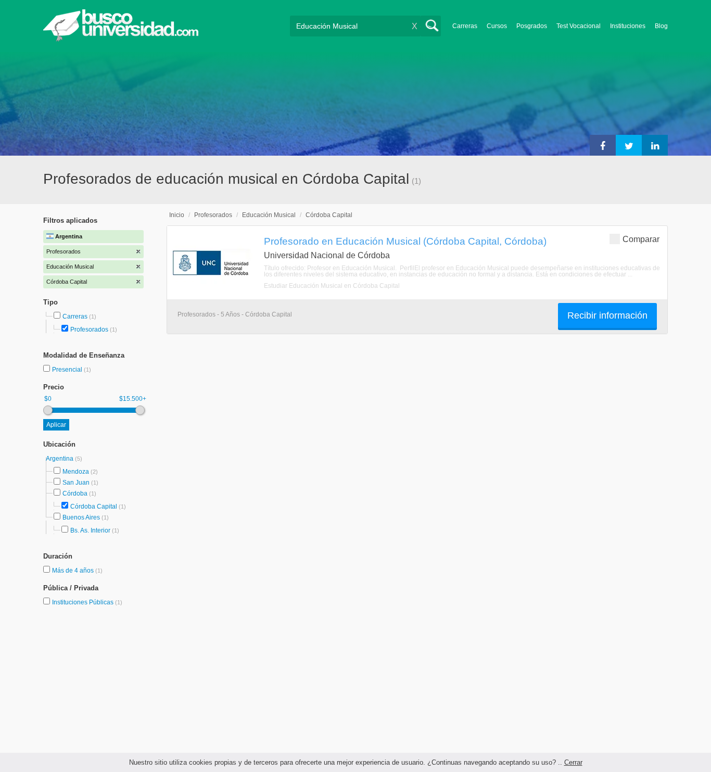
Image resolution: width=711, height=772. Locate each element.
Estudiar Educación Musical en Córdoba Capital (332, 285)
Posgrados (531, 26)
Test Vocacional (578, 26)
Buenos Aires (81, 517)
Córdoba (74, 493)
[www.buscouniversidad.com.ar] (120, 39)
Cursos (497, 26)
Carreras (464, 26)
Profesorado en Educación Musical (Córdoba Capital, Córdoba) (405, 241)
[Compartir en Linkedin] (655, 145)
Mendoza (75, 471)
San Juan (76, 482)
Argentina (60, 458)
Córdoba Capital (93, 506)
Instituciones (627, 26)
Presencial (68, 369)
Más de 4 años (73, 570)
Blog (661, 26)
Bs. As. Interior (90, 530)
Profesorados (89, 329)
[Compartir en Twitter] (629, 145)
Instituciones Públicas (87, 602)
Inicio (176, 215)
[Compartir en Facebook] (603, 145)
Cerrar (573, 762)
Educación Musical (269, 215)
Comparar (641, 239)
